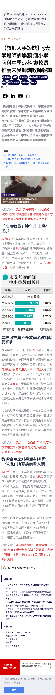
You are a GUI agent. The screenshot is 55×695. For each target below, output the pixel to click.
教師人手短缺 (13, 82)
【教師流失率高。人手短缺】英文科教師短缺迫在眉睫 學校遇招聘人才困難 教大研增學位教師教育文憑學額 (27, 214)
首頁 (7, 14)
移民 (38, 477)
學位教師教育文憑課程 (38, 77)
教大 (41, 369)
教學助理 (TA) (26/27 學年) (18, 632)
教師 (18, 248)
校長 (35, 350)
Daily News (35, 14)
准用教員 (23, 77)
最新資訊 (19, 14)
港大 (24, 369)
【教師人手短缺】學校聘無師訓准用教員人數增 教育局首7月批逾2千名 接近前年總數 (26, 447)
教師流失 (25, 82)
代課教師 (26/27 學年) (16, 636)
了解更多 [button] (16, 682)
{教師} (15, 77)
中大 (32, 369)
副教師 (9, 642)
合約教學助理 (11, 639)
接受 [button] (14, 690)
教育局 (34, 82)
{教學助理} (6, 77)
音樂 (15, 384)
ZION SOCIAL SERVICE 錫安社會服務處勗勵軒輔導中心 (36, 665)
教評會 (5, 472)
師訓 (4, 82)
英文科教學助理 (12, 646)
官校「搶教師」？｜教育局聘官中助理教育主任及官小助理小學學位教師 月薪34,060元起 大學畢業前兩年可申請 (29, 595)
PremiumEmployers (9, 666)
